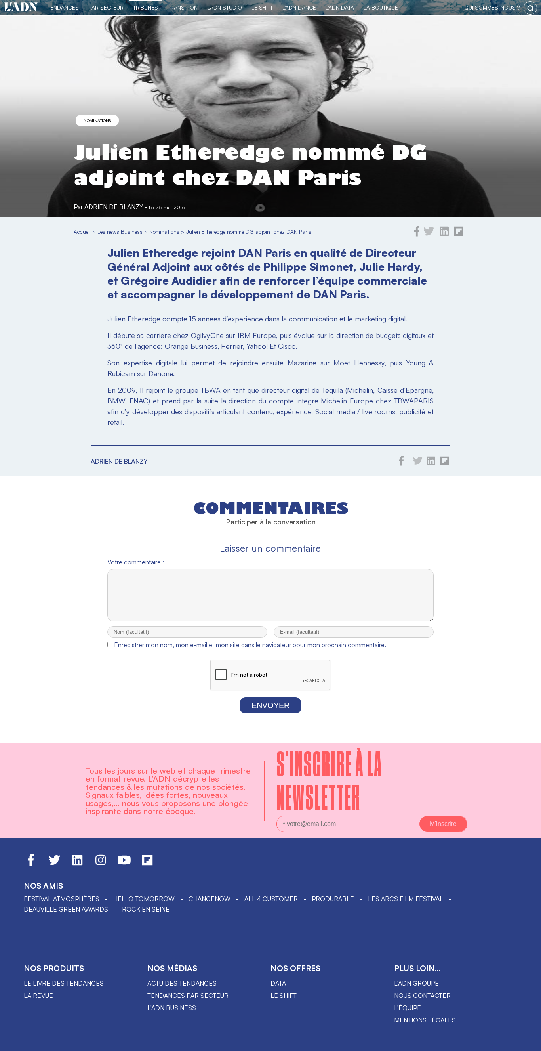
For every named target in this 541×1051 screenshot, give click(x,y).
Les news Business (120, 231)
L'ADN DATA (340, 7)
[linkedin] (444, 234)
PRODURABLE (333, 899)
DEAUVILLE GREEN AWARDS (66, 909)
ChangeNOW (209, 899)
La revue (38, 995)
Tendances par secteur (188, 995)
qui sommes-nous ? (492, 7)
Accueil (82, 231)
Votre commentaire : (135, 562)
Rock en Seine (146, 909)
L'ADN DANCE (299, 7)
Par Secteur (106, 7)
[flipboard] (458, 234)
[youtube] (124, 864)
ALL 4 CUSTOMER (271, 899)
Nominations (97, 120)
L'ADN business (171, 1008)
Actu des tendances (182, 983)
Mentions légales (425, 1020)
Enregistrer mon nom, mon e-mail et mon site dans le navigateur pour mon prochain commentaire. (250, 645)
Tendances (63, 7)
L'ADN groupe (416, 983)
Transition (183, 7)
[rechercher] (530, 8)
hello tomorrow (144, 899)
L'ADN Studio (224, 7)
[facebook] (417, 234)
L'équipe (407, 1008)
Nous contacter (422, 995)
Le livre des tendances (64, 983)
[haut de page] (527, 1041)
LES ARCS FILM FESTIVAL (405, 899)
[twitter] (428, 234)
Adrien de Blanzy (113, 207)
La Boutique (381, 7)
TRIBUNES (145, 7)
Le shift (283, 995)
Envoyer (270, 705)
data (278, 983)
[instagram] (100, 864)
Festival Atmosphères (61, 899)
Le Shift (262, 7)
